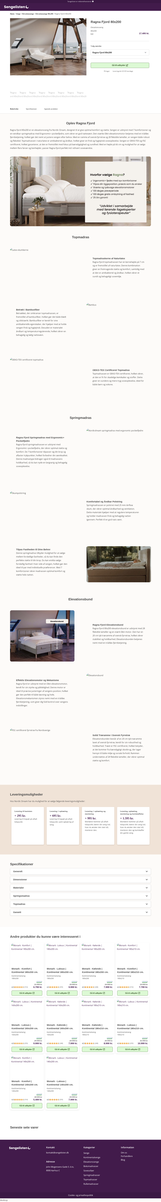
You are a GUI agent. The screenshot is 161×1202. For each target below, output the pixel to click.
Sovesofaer (89, 1170)
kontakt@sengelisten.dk (57, 1152)
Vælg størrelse (96, 46)
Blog (123, 1159)
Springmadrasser (92, 1175)
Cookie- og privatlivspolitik (80, 1195)
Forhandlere (127, 1156)
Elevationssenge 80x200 (44, 14)
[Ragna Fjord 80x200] (48, 46)
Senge (18, 14)
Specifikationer (31, 109)
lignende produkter (51, 109)
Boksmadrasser (91, 1166)
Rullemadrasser (91, 1184)
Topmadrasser (90, 1179)
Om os (124, 1152)
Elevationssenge (28, 14)
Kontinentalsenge (92, 1157)
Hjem (12, 14)
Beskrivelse (14, 109)
